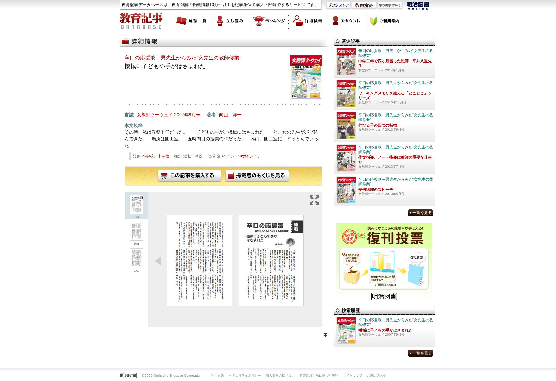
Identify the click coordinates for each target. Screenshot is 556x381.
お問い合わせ (376, 375)
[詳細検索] (308, 21)
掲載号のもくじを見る (257, 176)
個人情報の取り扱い (280, 375)
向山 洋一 (230, 114)
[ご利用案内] (385, 21)
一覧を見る (422, 212)
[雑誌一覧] (192, 21)
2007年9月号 (187, 114)
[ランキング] (269, 21)
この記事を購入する (189, 176)
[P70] (271, 260)
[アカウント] (346, 21)
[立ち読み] (230, 21)
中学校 (163, 156)
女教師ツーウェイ (155, 114)
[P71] (199, 260)
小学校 (148, 156)
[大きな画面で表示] (314, 200)
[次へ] (158, 261)
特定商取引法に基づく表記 (319, 375)
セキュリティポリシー (245, 375)
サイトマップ (352, 375)
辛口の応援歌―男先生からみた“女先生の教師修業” (183, 57)
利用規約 (217, 375)
